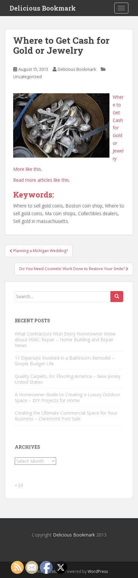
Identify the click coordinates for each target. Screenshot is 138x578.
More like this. (27, 169)
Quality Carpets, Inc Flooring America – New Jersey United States (67, 379)
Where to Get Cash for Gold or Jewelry (118, 127)
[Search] (116, 296)
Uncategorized (27, 76)
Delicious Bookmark (43, 8)
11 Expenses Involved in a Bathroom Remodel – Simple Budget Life (65, 361)
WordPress (98, 571)
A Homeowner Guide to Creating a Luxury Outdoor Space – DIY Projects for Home (67, 397)
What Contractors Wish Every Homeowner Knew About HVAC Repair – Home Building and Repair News (65, 339)
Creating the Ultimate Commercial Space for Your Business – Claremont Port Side (66, 416)
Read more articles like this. (41, 180)
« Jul (19, 485)
